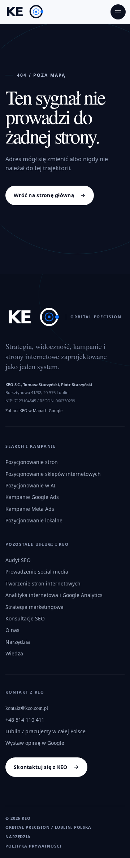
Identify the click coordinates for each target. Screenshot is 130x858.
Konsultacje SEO (25, 618)
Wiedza (14, 653)
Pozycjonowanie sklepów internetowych (53, 473)
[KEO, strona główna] (24, 11)
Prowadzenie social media (36, 571)
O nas (12, 630)
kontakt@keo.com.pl (26, 707)
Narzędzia (17, 641)
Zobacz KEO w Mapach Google (33, 410)
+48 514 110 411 (24, 719)
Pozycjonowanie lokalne (33, 520)
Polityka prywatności (33, 846)
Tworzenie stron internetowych (43, 583)
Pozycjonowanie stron (31, 462)
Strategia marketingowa (34, 606)
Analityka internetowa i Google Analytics (54, 595)
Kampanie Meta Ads (29, 508)
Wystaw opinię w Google (34, 742)
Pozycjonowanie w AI (30, 485)
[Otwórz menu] (118, 11)
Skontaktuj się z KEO (41, 767)
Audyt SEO (18, 560)
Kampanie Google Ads (32, 497)
